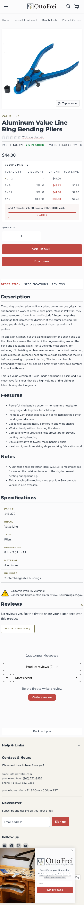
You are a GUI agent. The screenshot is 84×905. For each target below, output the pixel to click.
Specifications (36, 284)
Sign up (60, 822)
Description (11, 284)
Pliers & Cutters (71, 20)
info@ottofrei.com (21, 774)
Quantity (9, 227)
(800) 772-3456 (32, 778)
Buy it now (42, 261)
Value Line (11, 116)
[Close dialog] (79, 850)
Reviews (58, 284)
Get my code (62, 889)
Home (5, 20)
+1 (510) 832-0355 (22, 783)
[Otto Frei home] (42, 6)
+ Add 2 (42, 215)
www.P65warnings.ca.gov (66, 595)
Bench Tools (49, 20)
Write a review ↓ (17, 628)
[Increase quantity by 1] (36, 236)
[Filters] (7, 678)
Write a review (42, 697)
